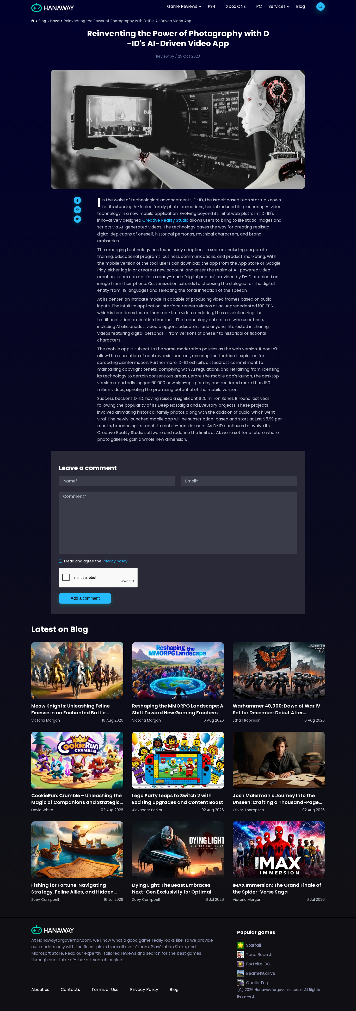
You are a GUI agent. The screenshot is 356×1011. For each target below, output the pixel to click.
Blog (300, 6)
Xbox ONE (236, 6)
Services (277, 6)
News (55, 20)
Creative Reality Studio (165, 220)
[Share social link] (77, 200)
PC (259, 6)
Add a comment (85, 598)
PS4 (212, 6)
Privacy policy (115, 561)
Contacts (70, 990)
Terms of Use (105, 990)
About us (40, 990)
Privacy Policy (144, 990)
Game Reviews (182, 6)
